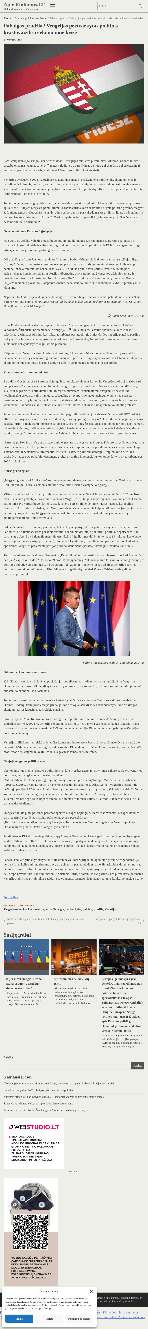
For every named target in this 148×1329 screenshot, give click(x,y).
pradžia (98, 909)
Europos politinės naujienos (20, 905)
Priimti (19, 1318)
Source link (11, 897)
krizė (49, 909)
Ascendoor (104, 1301)
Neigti (49, 1318)
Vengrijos (110, 909)
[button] (91, 1291)
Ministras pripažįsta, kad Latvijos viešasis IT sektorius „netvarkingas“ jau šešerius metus (54, 1096)
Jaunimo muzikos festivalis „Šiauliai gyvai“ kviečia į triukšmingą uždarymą (46, 1110)
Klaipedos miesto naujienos (120, 1312)
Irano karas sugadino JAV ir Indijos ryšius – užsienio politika (38, 1090)
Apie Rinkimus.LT (24, 4)
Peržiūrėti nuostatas (79, 1318)
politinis (87, 909)
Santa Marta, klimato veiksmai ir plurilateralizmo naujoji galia (38, 1103)
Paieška (8, 1057)
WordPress (130, 1301)
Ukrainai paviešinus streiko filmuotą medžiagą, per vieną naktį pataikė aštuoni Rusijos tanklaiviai (59, 1083)
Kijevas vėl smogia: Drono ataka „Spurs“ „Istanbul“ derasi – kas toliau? (24, 983)
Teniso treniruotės (104, 1317)
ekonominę (20, 909)
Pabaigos (58, 909)
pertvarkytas (73, 909)
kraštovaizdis (36, 909)
